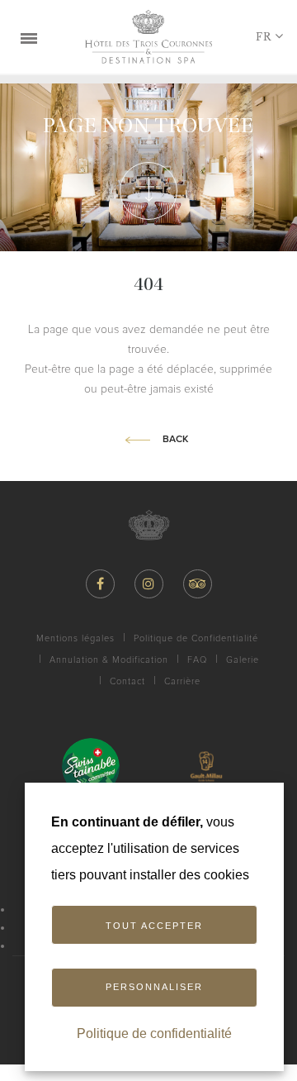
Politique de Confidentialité (196, 638)
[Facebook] (100, 583)
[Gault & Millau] (206, 767)
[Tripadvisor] (197, 583)
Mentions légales (75, 638)
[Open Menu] (29, 37)
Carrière (182, 681)
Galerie (242, 659)
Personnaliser (154, 987)
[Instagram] (148, 583)
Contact (127, 681)
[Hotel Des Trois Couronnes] (148, 37)
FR (263, 37)
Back (175, 440)
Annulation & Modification (109, 659)
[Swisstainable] (91, 767)
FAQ (197, 659)
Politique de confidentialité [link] (154, 1033)
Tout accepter (154, 926)
